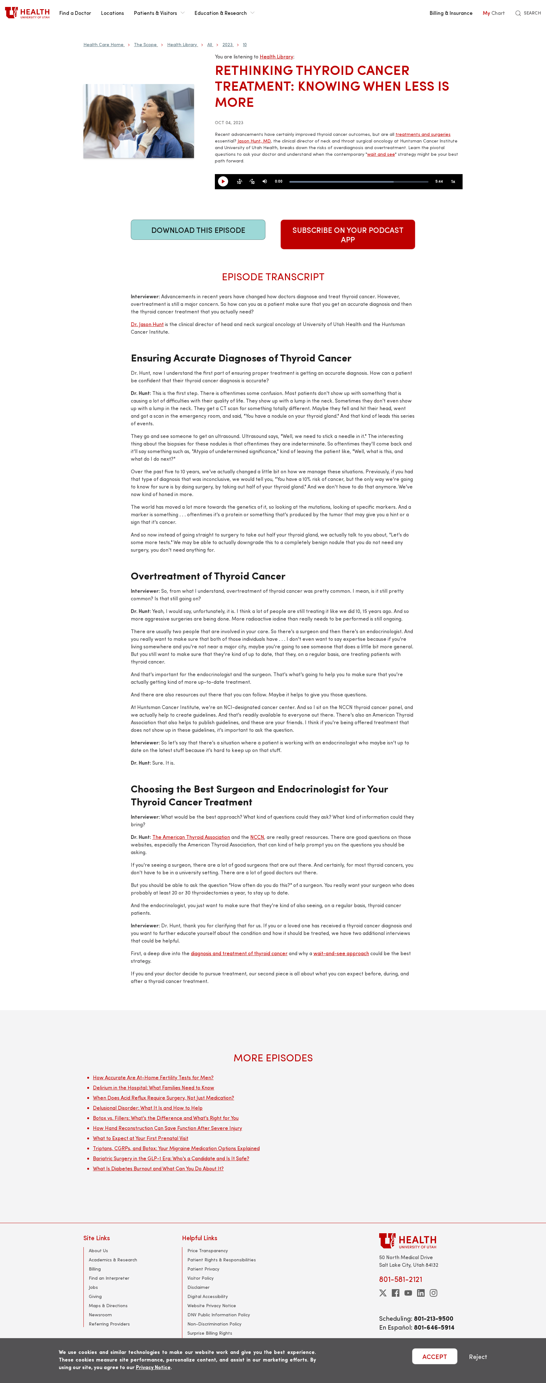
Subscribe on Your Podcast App (348, 234)
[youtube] (408, 1293)
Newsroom (100, 1315)
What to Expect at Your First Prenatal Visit (140, 1138)
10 (245, 44)
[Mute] (264, 181)
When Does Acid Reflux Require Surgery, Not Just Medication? (163, 1097)
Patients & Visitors (155, 12)
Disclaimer (198, 1287)
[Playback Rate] (453, 181)
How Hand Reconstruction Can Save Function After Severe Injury (167, 1128)
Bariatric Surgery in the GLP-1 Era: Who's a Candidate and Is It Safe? (171, 1158)
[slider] (358, 182)
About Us (98, 1250)
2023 (227, 44)
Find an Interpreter (109, 1278)
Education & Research (221, 12)
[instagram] (433, 1293)
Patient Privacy (203, 1269)
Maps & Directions (108, 1305)
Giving (95, 1296)
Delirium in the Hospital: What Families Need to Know (153, 1087)
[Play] (225, 181)
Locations (112, 12)
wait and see (381, 154)
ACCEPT (434, 1356)
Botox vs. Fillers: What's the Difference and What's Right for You (166, 1117)
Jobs (93, 1287)
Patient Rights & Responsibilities (221, 1260)
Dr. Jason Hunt (147, 324)
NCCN (257, 837)
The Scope (145, 44)
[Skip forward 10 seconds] (252, 181)
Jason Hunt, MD (254, 141)
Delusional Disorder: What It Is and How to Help (148, 1107)
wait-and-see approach (341, 953)
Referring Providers (109, 1324)
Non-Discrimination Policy (214, 1324)
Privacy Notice (153, 1367)
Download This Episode (198, 230)
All (209, 44)
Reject (478, 1356)
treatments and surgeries (423, 134)
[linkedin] (421, 1293)
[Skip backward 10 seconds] (239, 181)
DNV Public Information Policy (218, 1315)
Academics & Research (113, 1260)
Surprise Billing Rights (209, 1333)
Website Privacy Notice (211, 1305)
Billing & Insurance (451, 12)
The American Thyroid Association (191, 837)
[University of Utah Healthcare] (421, 1240)
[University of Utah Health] (27, 12)
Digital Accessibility (207, 1296)
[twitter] (383, 1293)
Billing (95, 1269)
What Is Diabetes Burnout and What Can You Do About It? (158, 1168)
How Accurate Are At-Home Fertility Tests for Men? (153, 1077)
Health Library (182, 44)
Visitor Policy (200, 1278)
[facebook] (395, 1293)
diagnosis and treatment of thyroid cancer (239, 953)
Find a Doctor (75, 12)
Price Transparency (207, 1250)
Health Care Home (103, 44)
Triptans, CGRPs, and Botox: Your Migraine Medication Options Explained (176, 1148)
